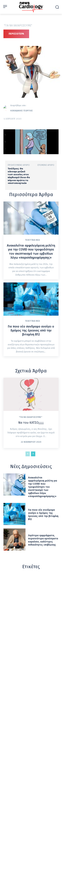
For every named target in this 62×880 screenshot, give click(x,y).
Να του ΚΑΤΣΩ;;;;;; (31, 423)
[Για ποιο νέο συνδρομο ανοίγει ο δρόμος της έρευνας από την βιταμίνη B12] (31, 299)
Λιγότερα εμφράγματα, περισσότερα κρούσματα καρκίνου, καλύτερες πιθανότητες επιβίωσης (43, 540)
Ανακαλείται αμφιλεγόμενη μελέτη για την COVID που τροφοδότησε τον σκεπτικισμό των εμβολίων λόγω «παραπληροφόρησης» (31, 251)
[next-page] (33, 453)
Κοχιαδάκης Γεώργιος (21, 110)
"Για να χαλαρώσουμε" (18, 25)
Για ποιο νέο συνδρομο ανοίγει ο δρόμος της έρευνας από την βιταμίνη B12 (31, 330)
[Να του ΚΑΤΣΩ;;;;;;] (31, 394)
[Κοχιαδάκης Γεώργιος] (6, 108)
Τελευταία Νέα (32, 240)
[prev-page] (27, 453)
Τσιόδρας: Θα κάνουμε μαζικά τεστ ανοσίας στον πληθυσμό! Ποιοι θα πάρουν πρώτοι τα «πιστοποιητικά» (19, 175)
